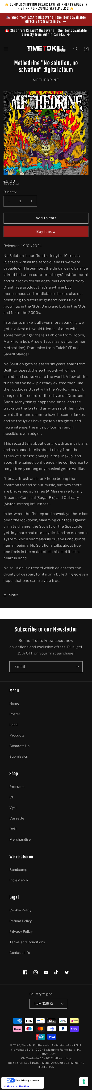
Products (17, 735)
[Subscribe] (77, 666)
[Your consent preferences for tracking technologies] (83, 1081)
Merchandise (20, 839)
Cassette (16, 818)
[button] (6, 49)
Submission (18, 756)
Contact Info (19, 953)
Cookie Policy (20, 910)
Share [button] (14, 595)
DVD (13, 829)
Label (13, 725)
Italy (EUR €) (43, 1003)
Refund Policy (20, 921)
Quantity (10, 192)
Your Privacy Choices (27, 1080)
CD (11, 797)
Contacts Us (19, 746)
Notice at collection (16, 1086)
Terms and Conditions (27, 942)
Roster (14, 714)
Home (14, 703)
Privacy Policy (21, 931)
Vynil (13, 808)
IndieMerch (18, 880)
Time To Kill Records (35, 1045)
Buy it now (46, 231)
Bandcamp (18, 870)
